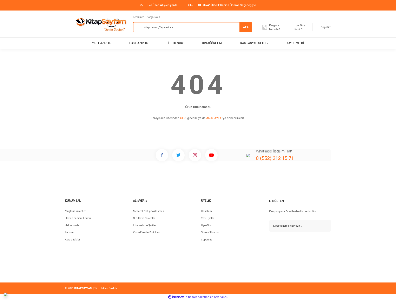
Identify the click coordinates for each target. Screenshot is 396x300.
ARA (246, 27)
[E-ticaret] (197, 297)
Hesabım (206, 211)
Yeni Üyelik (207, 218)
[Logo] (101, 23)
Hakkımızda (72, 225)
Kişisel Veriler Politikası (146, 232)
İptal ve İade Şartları (145, 225)
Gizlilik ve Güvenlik (144, 218)
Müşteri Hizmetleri (75, 211)
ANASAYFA (214, 118)
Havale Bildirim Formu (78, 218)
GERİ (183, 118)
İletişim (69, 232)
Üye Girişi (206, 225)
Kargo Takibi (153, 17)
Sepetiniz (206, 239)
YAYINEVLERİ (295, 43)
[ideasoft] (176, 297)
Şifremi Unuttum (210, 232)
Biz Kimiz (138, 17)
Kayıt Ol (299, 29)
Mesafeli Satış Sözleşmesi (149, 211)
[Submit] (325, 226)
